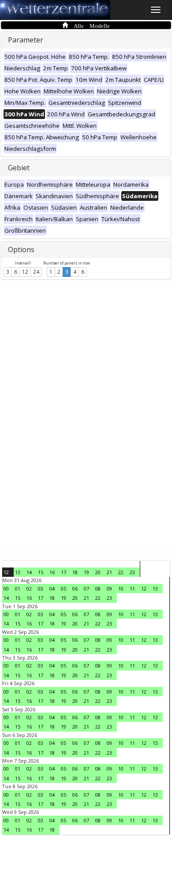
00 (6, 588)
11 (132, 588)
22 (120, 572)
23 (132, 572)
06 (75, 588)
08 (98, 588)
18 (75, 572)
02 (29, 588)
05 (63, 588)
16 (52, 572)
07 (86, 588)
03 (40, 588)
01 (17, 588)
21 (109, 572)
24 (36, 272)
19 (86, 572)
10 (120, 588)
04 (52, 588)
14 (29, 572)
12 (25, 272)
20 (98, 572)
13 (17, 572)
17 (63, 572)
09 (109, 588)
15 (40, 572)
